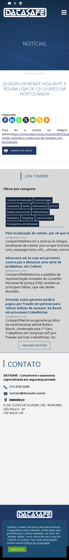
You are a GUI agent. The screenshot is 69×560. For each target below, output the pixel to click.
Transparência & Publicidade (22, 224)
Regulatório (13, 218)
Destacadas (13, 206)
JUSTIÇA (54, 206)
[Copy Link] (40, 120)
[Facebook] (5, 120)
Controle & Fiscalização (19, 200)
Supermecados (44, 218)
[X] (26, 120)
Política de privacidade (36, 542)
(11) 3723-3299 (19, 387)
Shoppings (28, 218)
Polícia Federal (40, 212)
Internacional (40, 206)
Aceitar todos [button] (17, 549)
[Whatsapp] (19, 120)
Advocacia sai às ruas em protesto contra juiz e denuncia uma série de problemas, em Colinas (33, 262)
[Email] (33, 120)
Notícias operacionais (18, 212)
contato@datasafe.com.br (27, 393)
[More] (47, 120)
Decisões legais (42, 200)
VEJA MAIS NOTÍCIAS (34, 345)
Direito (26, 206)
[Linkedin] (12, 120)
